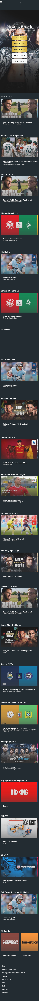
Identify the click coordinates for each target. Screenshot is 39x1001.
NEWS (4, 982)
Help (3, 966)
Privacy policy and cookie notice (13, 972)
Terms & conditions (9, 969)
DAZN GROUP (7, 979)
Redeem (5, 986)
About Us (5, 989)
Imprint (4, 976)
